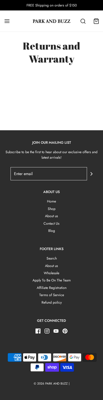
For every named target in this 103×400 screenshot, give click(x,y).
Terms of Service (51, 294)
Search (51, 258)
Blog (51, 230)
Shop (52, 208)
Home (51, 201)
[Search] (83, 21)
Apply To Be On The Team (51, 280)
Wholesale (51, 272)
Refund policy (52, 302)
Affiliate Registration (51, 287)
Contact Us (52, 223)
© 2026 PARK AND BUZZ (51, 383)
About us (51, 215)
